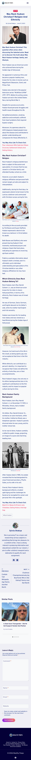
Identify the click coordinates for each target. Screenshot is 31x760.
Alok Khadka (8, 629)
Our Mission (25, 745)
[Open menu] (27, 2)
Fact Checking (6, 745)
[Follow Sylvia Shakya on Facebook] (13, 560)
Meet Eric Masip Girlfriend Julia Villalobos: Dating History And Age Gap (14, 507)
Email (5, 697)
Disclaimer (18, 745)
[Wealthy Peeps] (7, 3)
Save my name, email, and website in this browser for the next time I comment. (15, 713)
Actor (16, 11)
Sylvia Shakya (12, 23)
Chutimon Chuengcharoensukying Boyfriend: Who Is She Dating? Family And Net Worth (21, 576)
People (17, 221)
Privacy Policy (21, 742)
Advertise (22, 743)
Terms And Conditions (15, 746)
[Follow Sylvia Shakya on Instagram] (17, 560)
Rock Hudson (7, 515)
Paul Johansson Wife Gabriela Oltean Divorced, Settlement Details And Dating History (15, 147)
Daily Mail (18, 470)
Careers (13, 745)
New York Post (17, 347)
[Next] (26, 619)
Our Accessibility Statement (13, 743)
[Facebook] (15, 757)
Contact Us (14, 742)
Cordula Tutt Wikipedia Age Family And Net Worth (6, 579)
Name (6, 688)
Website (6, 706)
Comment (7, 661)
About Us (8, 742)
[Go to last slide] (4, 619)
